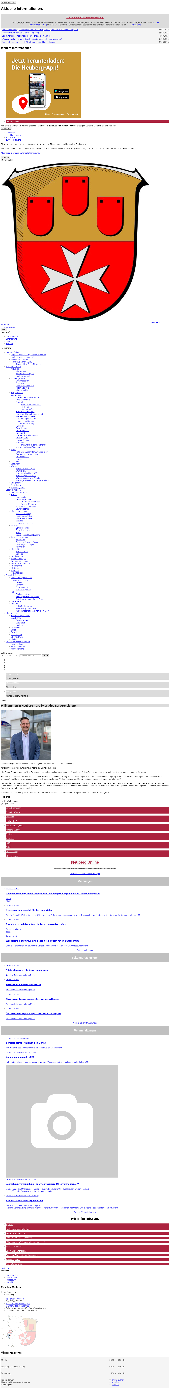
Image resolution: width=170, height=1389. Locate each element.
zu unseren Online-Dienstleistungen (85, 873)
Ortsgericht (16, 483)
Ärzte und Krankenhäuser (27, 542)
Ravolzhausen (22, 620)
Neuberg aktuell (23, 376)
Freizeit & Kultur (13, 575)
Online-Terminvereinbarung (18, 642)
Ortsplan (19, 554)
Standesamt (21, 442)
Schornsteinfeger (18, 558)
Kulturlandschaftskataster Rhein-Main (32, 611)
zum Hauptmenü (13, 135)
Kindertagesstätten (24, 516)
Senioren (15, 525)
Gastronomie (16, 634)
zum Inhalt (10, 133)
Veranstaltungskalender (21, 577)
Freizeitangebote (23, 589)
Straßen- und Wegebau (26, 506)
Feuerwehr (15, 627)
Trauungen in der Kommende (33, 445)
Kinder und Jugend (19, 511)
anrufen (115, 1382)
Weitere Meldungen (85, 950)
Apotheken (20, 547)
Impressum (11, 341)
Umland (14, 604)
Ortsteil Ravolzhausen (30, 502)
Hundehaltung (17, 556)
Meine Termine (17, 649)
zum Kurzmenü (12, 137)
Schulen (19, 521)
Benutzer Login (17, 644)
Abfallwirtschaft (23, 400)
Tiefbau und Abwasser (31, 404)
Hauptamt (20, 433)
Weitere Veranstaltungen (85, 1212)
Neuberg (19, 625)
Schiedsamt (16, 485)
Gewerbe (15, 632)
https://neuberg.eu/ (18, 1306)
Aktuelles (15, 369)
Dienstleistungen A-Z (25, 385)
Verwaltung (136, 25)
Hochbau (25, 407)
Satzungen (15, 464)
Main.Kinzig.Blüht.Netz (26, 608)
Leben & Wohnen (13, 490)
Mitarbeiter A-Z (22, 388)
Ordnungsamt (22, 438)
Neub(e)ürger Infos (19, 492)
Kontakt (9, 343)
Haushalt (15, 461)
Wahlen (14, 466)
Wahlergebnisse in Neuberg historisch (32, 480)
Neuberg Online (12, 352)
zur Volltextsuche (13, 140)
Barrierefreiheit (12, 336)
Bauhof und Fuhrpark (25, 411)
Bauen (14, 494)
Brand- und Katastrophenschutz (30, 414)
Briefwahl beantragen (25, 468)
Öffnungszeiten (22, 381)
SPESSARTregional (24, 606)
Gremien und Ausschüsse (27, 454)
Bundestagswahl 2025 (26, 475)
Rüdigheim (20, 623)
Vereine (19, 582)
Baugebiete (21, 497)
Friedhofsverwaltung (25, 423)
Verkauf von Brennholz (21, 563)
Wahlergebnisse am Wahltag (28, 478)
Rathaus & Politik (13, 366)
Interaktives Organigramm (27, 397)
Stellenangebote (18, 487)
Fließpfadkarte (17, 573)
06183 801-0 (15, 1299)
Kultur (18, 532)
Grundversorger (22, 509)
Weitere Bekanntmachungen (85, 1023)
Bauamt (19, 402)
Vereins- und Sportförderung (28, 447)
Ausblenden (6, 128)
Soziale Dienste (22, 440)
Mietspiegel (16, 568)
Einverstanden (7, 160)
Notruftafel (20, 540)
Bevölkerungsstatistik (20, 615)
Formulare (20, 383)
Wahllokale (21, 471)
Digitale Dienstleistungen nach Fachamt (28, 355)
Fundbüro (20, 426)
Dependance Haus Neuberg (28, 535)
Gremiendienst (22, 430)
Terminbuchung (18, 646)
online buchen (118, 1380)
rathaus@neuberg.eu (18, 1303)
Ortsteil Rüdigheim (29, 504)
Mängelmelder (22, 390)
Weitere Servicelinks (19, 359)
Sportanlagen (22, 587)
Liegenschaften (27, 409)
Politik (13, 449)
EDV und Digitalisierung (26, 419)
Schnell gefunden (18, 378)
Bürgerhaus (16, 601)
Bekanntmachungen (25, 373)
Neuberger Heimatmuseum (27, 596)
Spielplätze (21, 585)
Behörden (15, 570)
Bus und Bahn (22, 551)
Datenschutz (11, 339)
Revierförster (16, 566)
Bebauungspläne (23, 499)
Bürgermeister (17, 392)
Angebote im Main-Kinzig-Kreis (29, 599)
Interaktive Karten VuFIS (21, 362)
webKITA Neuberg (23, 513)
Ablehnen (5, 157)
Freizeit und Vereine (24, 523)
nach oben (5, 1268)
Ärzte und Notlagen (19, 537)
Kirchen (14, 639)
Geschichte (16, 618)
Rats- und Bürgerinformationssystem (32, 452)
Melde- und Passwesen (26, 416)
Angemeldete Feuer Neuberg (28, 364)
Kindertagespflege (24, 518)
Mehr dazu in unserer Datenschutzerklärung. (20, 153)
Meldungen (21, 371)
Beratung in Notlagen (25, 544)
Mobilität (15, 549)
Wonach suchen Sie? (10, 655)
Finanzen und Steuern (25, 421)
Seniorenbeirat (22, 528)
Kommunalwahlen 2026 (26, 473)
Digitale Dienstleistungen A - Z (24, 357)
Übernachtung (17, 637)
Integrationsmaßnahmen (27, 435)
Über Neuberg (12, 613)
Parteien (19, 459)
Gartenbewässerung (19, 561)
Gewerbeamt (21, 428)
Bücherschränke (23, 594)
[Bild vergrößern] (87, 85)
